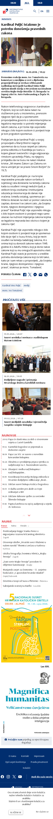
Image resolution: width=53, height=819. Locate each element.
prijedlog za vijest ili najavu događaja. (28, 741)
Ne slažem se (42, 811)
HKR (40, 2)
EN (42, 11)
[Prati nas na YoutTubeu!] (20, 776)
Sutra (13, 525)
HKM (13, 2)
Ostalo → (24, 525)
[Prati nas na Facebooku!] (2, 776)
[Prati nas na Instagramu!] (8, 776)
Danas (4, 525)
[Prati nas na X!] (14, 776)
